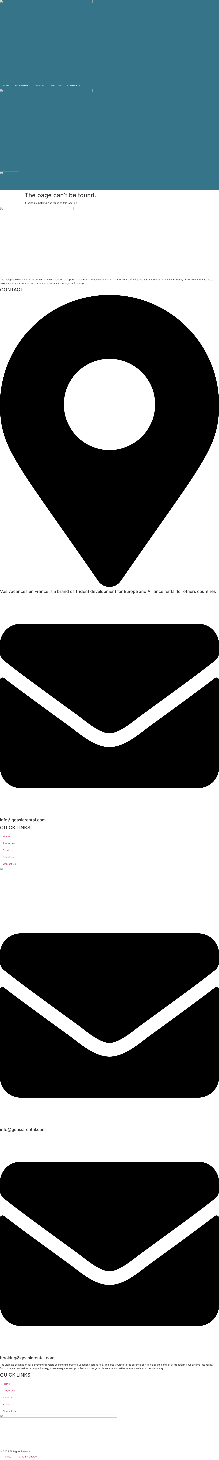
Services (39, 85)
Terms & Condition (27, 1456)
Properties (21, 85)
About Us (56, 85)
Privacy (7, 1456)
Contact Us (74, 85)
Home (6, 85)
